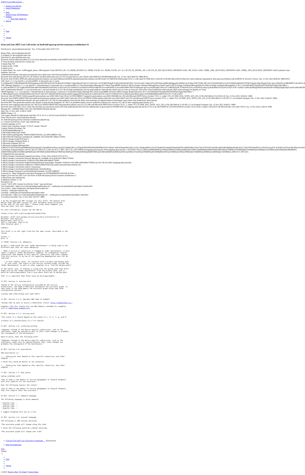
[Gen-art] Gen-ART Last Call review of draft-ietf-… (25, 441)
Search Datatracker (13, 8)
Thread (8, 38)
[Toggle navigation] (23, 2)
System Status (33, 472)
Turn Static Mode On (18, 19)
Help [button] (7, 12)
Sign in (8, 21)
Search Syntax (11, 15)
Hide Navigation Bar (13, 445)
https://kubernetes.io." (61, 303)
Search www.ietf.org (13, 6)
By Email (23, 472)
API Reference (22, 15)
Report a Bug (13, 472)
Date (7, 31)
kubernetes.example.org (19, 308)
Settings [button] (9, 17)
